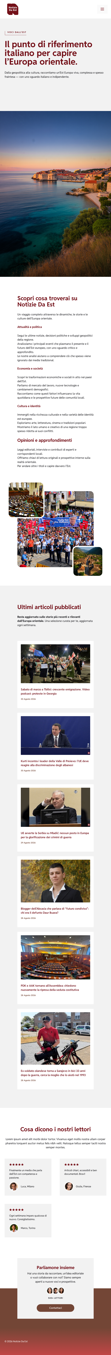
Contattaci (55, 1308)
